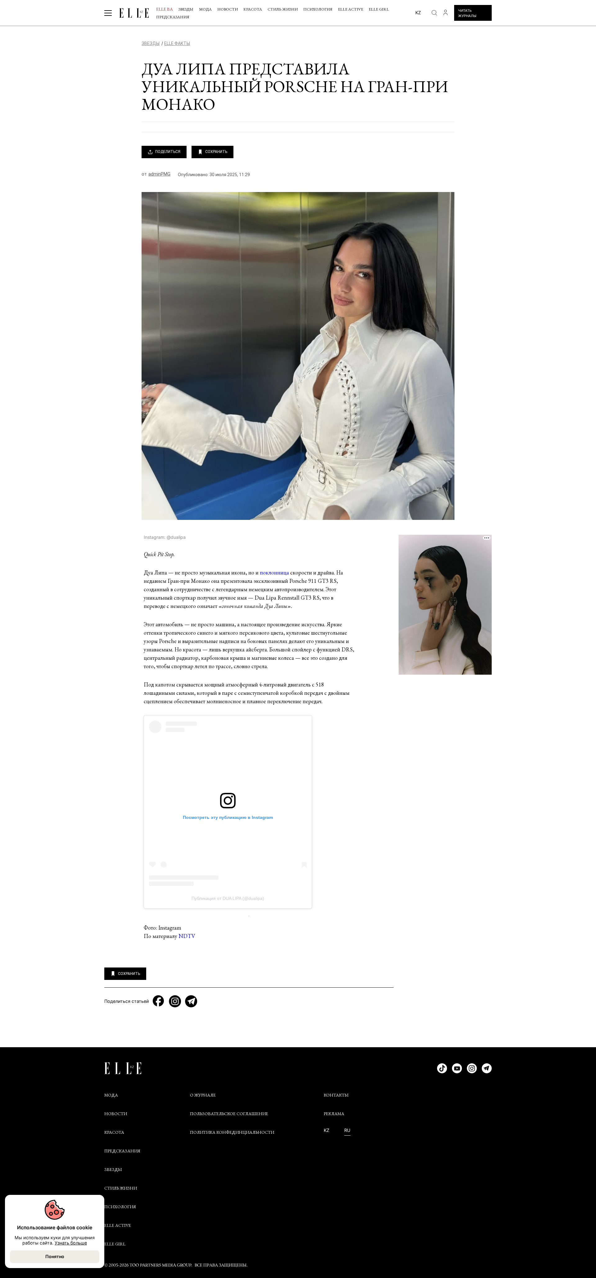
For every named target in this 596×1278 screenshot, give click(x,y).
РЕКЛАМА (334, 1113)
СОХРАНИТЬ (216, 152)
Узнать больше (71, 1242)
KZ (326, 1130)
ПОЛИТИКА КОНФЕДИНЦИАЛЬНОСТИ (232, 1132)
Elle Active (350, 9)
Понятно (54, 1256)
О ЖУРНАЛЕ (203, 1095)
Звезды (185, 9)
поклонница (274, 572)
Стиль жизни (283, 9)
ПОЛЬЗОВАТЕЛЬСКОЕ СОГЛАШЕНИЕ (229, 1113)
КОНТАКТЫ (336, 1095)
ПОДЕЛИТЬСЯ (167, 152)
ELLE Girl (379, 9)
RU (347, 1130)
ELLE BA (164, 9)
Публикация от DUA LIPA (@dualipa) (228, 898)
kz (418, 12)
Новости (227, 9)
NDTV (186, 936)
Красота (252, 9)
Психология (317, 9)
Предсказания (172, 17)
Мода (205, 9)
